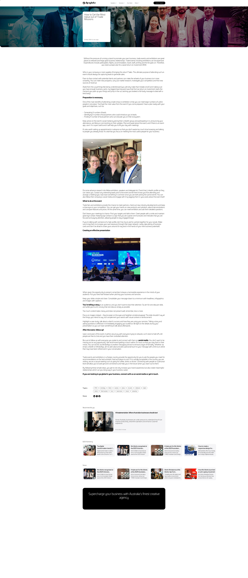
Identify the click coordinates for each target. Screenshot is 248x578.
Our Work (129, 3)
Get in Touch (159, 3)
